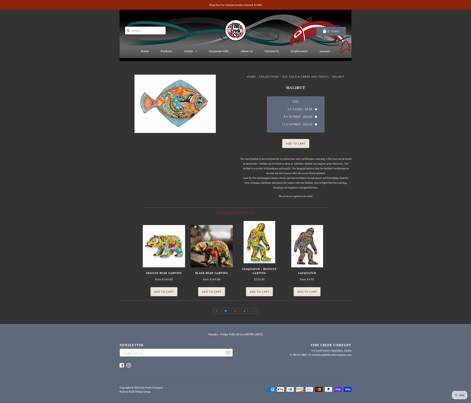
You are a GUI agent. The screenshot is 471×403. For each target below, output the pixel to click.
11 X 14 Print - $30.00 (297, 124)
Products (166, 51)
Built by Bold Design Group (135, 391)
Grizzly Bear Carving (164, 273)
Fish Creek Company (151, 387)
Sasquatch (307, 273)
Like (216, 311)
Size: (296, 102)
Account (324, 51)
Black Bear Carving (211, 273)
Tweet (226, 311)
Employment (299, 51)
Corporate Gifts (219, 51)
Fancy (244, 311)
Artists (189, 51)
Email (253, 311)
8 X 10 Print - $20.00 (298, 117)
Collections (269, 76)
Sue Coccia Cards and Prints (305, 76)
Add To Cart (164, 291)
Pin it (235, 311)
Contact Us (272, 51)
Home (145, 51)
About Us (247, 51)
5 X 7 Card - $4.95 (300, 109)
